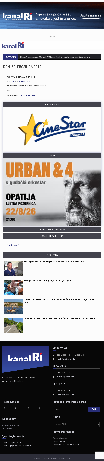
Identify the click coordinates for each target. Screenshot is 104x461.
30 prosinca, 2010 (25, 81)
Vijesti (32, 95)
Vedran (11, 81)
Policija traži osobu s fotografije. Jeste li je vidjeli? (47, 280)
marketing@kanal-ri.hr (66, 359)
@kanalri (13, 245)
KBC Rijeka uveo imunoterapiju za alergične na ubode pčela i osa (54, 261)
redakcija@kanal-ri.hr (14, 381)
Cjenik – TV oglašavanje (11, 443)
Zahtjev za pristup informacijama (66, 444)
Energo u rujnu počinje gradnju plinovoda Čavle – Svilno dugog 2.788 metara (59, 318)
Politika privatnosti (60, 438)
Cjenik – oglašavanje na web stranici (16, 446)
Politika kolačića (59, 441)
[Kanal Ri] (13, 45)
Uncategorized (24, 95)
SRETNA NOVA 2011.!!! (21, 77)
